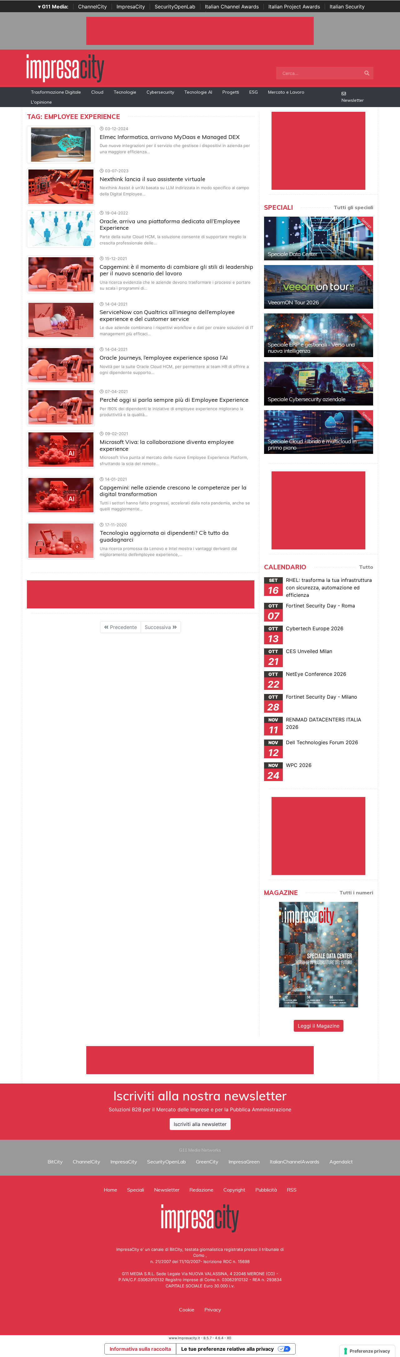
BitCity (55, 1161)
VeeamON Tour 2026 (293, 302)
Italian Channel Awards (232, 6)
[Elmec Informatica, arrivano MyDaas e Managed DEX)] (61, 144)
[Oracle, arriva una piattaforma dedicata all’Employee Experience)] (61, 228)
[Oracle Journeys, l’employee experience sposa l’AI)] (61, 365)
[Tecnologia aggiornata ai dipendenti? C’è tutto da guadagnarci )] (61, 540)
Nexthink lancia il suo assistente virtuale (152, 179)
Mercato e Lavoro (286, 92)
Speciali (135, 1190)
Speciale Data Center (292, 254)
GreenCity (207, 1161)
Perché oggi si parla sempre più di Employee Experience (174, 399)
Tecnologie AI (198, 92)
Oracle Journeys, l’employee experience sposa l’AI (164, 357)
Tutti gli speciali (353, 207)
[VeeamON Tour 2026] (318, 287)
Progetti (230, 92)
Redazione (201, 1190)
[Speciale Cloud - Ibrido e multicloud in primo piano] (318, 432)
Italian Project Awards (294, 6)
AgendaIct (341, 1161)
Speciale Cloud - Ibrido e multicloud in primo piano (312, 444)
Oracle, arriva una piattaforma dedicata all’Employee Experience (170, 225)
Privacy (212, 1309)
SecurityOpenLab (175, 6)
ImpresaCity (131, 6)
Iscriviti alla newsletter (200, 1124)
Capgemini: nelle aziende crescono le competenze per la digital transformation (173, 491)
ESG (253, 92)
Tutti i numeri (356, 892)
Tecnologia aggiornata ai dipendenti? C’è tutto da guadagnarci (164, 536)
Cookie (186, 1309)
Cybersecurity (160, 92)
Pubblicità (266, 1190)
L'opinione (41, 102)
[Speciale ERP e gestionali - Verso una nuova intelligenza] (318, 335)
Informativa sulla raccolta (140, 1349)
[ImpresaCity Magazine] (318, 954)
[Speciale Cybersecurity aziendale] (318, 384)
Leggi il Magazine (318, 1026)
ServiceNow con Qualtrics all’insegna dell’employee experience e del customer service (167, 315)
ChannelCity (92, 6)
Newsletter (353, 100)
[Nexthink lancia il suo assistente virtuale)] (61, 186)
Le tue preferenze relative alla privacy (227, 1349)
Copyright (234, 1190)
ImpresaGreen (244, 1161)
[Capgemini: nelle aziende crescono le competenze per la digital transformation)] (61, 494)
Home (110, 1190)
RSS (292, 1190)
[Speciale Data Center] (318, 238)
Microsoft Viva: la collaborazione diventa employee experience (167, 445)
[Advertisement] (200, 1060)
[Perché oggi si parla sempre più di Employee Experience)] (61, 407)
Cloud (97, 92)
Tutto (366, 567)
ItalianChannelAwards (294, 1161)
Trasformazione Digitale (56, 92)
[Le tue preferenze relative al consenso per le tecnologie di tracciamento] (367, 1351)
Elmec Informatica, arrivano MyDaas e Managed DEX (170, 136)
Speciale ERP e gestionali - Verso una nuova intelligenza (311, 347)
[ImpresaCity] (65, 68)
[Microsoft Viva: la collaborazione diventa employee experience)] (61, 449)
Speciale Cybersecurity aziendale (306, 399)
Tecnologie (125, 92)
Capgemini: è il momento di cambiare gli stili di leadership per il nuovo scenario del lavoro (176, 270)
